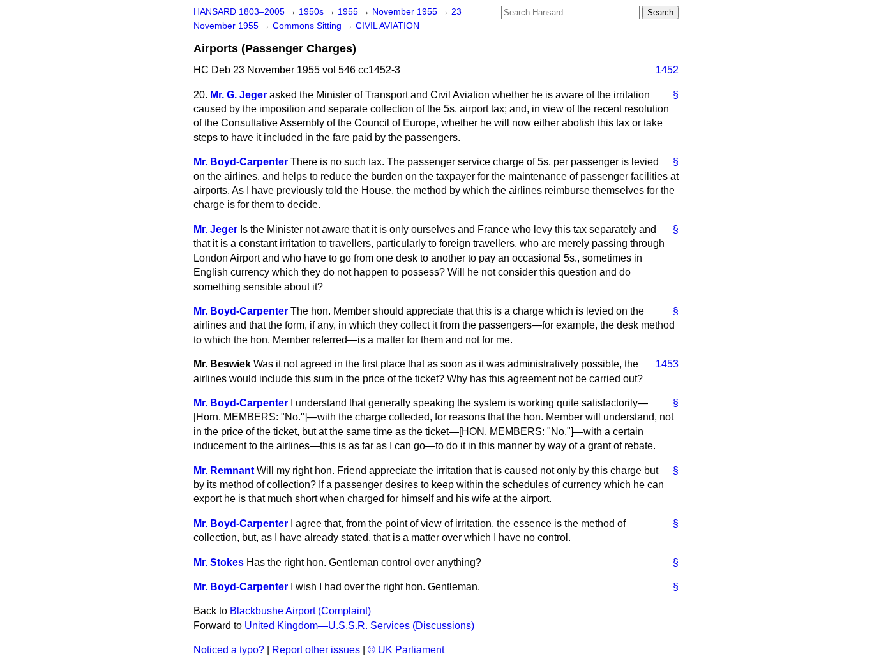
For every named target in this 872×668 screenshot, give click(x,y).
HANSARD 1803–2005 (239, 12)
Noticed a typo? (228, 649)
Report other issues (316, 649)
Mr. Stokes (218, 562)
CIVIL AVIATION (387, 26)
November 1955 (406, 12)
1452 (667, 69)
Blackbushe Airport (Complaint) (300, 610)
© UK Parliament (406, 649)
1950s (312, 12)
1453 (667, 364)
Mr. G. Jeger (238, 94)
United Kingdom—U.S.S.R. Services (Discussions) (359, 625)
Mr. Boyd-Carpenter (240, 161)
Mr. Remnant (223, 470)
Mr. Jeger (215, 229)
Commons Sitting (308, 26)
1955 (349, 12)
